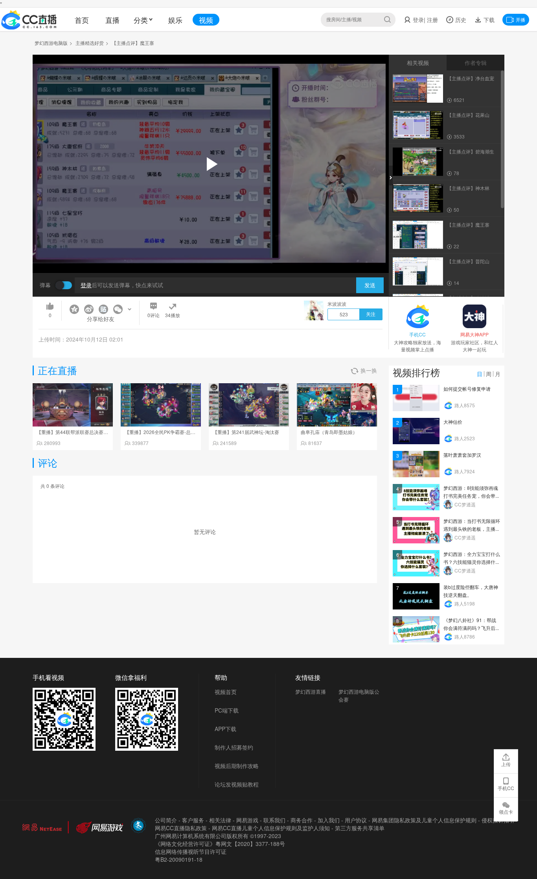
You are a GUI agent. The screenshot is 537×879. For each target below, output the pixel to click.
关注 (370, 314)
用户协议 (356, 820)
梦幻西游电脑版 (51, 42)
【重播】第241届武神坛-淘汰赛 (246, 431)
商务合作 (302, 820)
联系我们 (274, 820)
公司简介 (166, 820)
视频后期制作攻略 (237, 765)
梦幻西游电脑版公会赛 (358, 695)
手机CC (506, 788)
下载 (488, 20)
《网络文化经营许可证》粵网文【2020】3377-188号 (220, 844)
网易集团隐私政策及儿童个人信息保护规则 (424, 820)
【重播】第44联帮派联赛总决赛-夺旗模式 (80, 431)
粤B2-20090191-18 (178, 859)
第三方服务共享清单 (359, 828)
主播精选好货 (89, 42)
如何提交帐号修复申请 (467, 388)
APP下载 (225, 728)
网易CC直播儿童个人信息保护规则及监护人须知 (271, 828)
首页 (82, 20)
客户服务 (193, 820)
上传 (506, 764)
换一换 (368, 370)
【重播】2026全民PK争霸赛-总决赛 (162, 431)
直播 (112, 20)
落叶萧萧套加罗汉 (462, 454)
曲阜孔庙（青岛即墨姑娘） (329, 431)
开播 (520, 19)
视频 (206, 20)
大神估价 (452, 421)
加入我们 (329, 820)
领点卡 (506, 811)
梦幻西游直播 (310, 691)
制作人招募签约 (234, 747)
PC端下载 (227, 710)
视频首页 (226, 691)
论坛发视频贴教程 (237, 784)
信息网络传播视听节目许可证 (190, 851)
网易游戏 (247, 820)
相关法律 (220, 820)
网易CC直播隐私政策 (181, 828)
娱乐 (175, 20)
